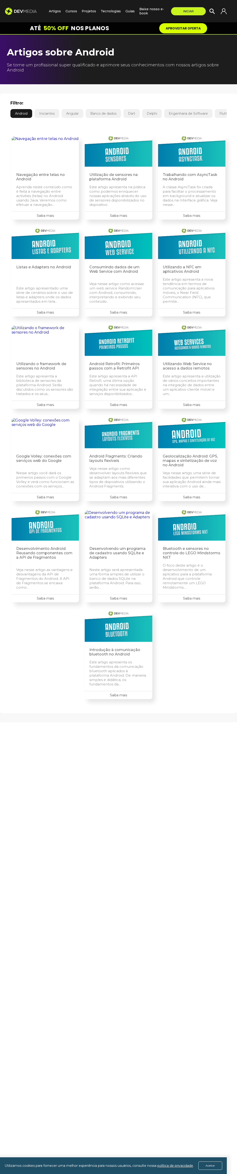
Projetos (89, 11)
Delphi (152, 113)
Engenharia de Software (188, 113)
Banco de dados (103, 113)
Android (21, 113)
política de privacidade (175, 1166)
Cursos (71, 11)
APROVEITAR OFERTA (183, 28)
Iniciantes (47, 113)
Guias (130, 11)
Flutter (224, 113)
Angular (72, 113)
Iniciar (188, 11)
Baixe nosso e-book (151, 11)
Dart (131, 113)
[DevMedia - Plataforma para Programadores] (24, 11)
